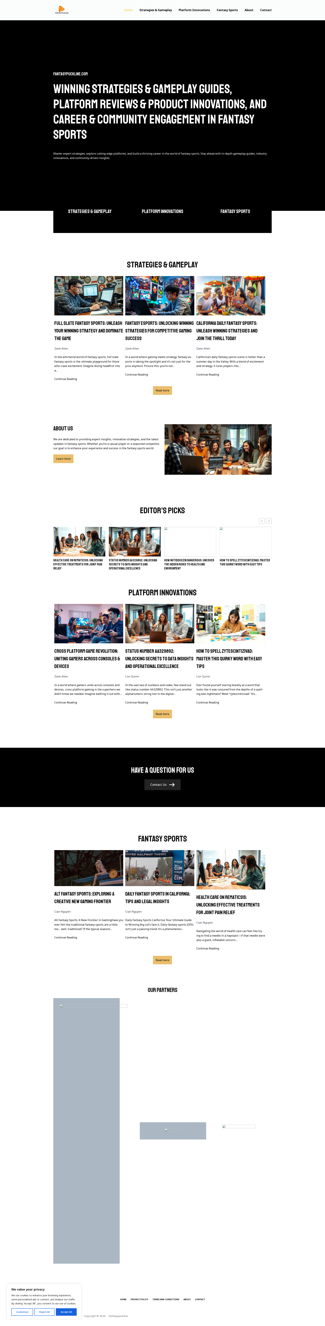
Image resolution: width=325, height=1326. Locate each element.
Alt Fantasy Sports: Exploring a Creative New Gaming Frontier (84, 898)
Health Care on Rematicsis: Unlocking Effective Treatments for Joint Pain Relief (228, 905)
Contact (266, 10)
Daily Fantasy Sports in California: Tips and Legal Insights (157, 898)
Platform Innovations (194, 10)
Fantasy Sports (227, 10)
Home (128, 10)
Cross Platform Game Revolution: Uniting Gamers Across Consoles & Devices (87, 659)
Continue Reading (65, 379)
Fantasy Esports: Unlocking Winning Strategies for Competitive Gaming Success (159, 331)
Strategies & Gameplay (155, 10)
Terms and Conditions (166, 1299)
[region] (44, 1301)
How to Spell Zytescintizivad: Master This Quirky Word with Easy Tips (189, 562)
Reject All (44, 1311)
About (249, 10)
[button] (269, 521)
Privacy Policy (139, 1299)
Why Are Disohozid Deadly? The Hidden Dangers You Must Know (244, 562)
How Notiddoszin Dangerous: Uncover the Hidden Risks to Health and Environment (134, 564)
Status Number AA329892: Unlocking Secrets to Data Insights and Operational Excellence (77, 564)
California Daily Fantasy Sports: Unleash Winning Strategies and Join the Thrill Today (227, 331)
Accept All (66, 1311)
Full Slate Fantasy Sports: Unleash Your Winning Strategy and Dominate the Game (88, 331)
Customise (22, 1311)
